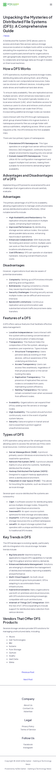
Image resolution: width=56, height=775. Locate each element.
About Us (28, 705)
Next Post (28, 679)
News (6, 35)
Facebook (28, 744)
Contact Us (28, 708)
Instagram (28, 747)
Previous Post (28, 672)
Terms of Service (28, 729)
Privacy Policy (28, 726)
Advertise (28, 711)
